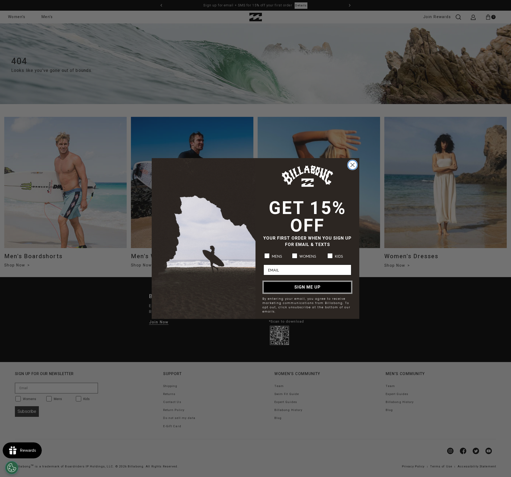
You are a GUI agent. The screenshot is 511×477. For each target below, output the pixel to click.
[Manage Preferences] (11, 467)
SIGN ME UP (307, 287)
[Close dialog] (352, 165)
